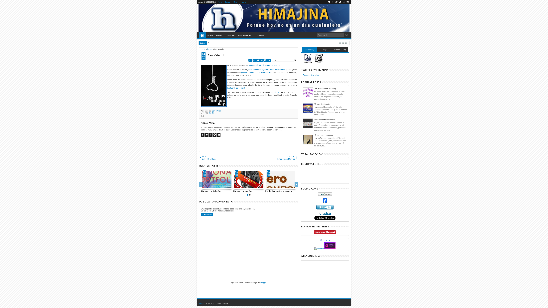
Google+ (336, 2)
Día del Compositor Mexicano (278, 191)
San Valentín (216, 55)
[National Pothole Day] (248, 179)
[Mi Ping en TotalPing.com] (330, 249)
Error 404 (260, 35)
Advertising (309, 50)
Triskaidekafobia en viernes (324, 120)
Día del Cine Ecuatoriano (323, 135)
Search (346, 35)
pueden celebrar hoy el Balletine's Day (256, 73)
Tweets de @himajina (311, 75)
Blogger (263, 283)
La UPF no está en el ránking (325, 89)
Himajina (202, 304)
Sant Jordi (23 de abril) (236, 88)
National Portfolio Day (223, 43)
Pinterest (347, 2)
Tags (325, 50)
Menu (244, 2)
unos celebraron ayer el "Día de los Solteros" (266, 70)
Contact (227, 2)
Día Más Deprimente (322, 104)
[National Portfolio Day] (216, 179)
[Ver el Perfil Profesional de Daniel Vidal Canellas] (325, 215)
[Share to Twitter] (206, 186)
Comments (230, 35)
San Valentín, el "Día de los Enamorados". (265, 65)
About (220, 2)
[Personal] (319, 249)
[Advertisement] (248, 145)
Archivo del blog (340, 50)
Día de (276, 92)
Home (202, 35)
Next (201, 184)
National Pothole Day (242, 191)
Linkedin (344, 2)
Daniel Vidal (216, 111)
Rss (340, 2)
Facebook (333, 2)
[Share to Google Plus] (209, 186)
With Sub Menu (244, 35)
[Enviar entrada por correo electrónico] (202, 116)
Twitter (329, 2)
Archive (219, 35)
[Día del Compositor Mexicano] (280, 179)
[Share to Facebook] (203, 186)
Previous (296, 184)
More (235, 2)
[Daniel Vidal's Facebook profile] (325, 202)
